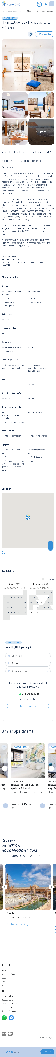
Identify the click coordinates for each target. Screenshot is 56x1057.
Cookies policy (8, 1000)
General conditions (9, 1003)
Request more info (28, 706)
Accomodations (8, 974)
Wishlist (5, 985)
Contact (5, 982)
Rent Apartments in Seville (21, 917)
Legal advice (7, 1007)
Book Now (47, 1052)
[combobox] (28, 671)
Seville (10, 913)
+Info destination (16, 924)
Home (4, 11)
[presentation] (4, 768)
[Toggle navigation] (51, 3)
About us (5, 978)
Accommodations (14, 11)
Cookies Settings (9, 1011)
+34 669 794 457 (30, 694)
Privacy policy (7, 996)
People (15, 663)
